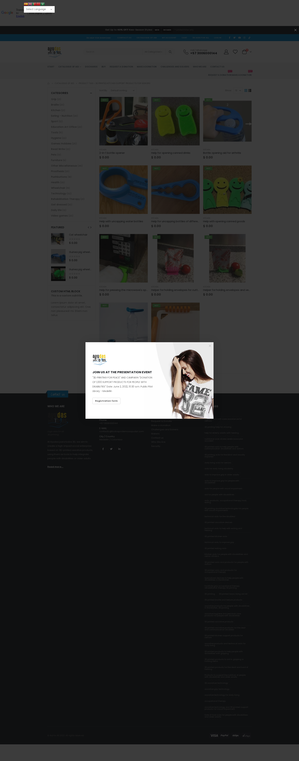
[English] (30, 4)
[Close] (210, 346)
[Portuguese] (34, 4)
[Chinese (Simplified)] (38, 4)
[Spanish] (26, 4)
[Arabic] (42, 4)
